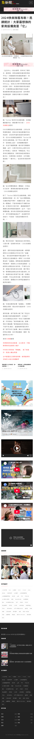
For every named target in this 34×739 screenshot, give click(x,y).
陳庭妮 (13, 614)
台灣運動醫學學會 (6, 596)
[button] (17, 448)
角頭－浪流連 (26, 611)
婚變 (12, 599)
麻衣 (3, 617)
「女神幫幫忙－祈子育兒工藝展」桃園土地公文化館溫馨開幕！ (20, 645)
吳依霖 (13, 596)
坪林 (22, 596)
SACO (19, 590)
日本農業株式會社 (10, 602)
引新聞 (8, 339)
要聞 (2, 725)
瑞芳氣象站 (9, 608)
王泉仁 (3, 608)
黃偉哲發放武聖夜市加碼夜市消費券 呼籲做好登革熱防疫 (17, 566)
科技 (19, 719)
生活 (10, 643)
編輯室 (16, 29)
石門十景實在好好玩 (18, 608)
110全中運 (4, 590)
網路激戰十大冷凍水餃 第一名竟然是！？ (9, 365)
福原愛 (26, 608)
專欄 (2, 717)
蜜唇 (20, 611)
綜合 (2, 722)
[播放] (3, 455)
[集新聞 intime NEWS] (9, 2)
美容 (19, 722)
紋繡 (31, 608)
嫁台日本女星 (18, 599)
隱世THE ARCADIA (21, 614)
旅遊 (19, 717)
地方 (2, 714)
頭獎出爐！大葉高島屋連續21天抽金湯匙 (24, 365)
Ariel (10, 590)
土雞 (18, 596)
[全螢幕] (30, 455)
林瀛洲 (21, 602)
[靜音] (28, 455)
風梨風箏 (29, 614)
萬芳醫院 (15, 611)
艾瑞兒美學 (8, 611)
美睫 (3, 611)
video (29, 590)
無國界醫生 (28, 605)
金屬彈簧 (8, 614)
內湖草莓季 (9, 593)
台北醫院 (16, 593)
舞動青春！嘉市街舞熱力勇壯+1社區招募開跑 (21, 662)
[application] (17, 448)
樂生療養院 (4, 605)
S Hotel (24, 590)
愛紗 (3, 602)
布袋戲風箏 (25, 599)
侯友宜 (3, 593)
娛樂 (19, 714)
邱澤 (3, 614)
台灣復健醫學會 (23, 593)
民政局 (10, 605)
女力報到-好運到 (5, 599)
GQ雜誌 (14, 590)
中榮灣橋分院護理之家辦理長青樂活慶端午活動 (20, 653)
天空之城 (27, 596)
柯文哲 (26, 602)
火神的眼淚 (21, 605)
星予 (17, 602)
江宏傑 (15, 605)
